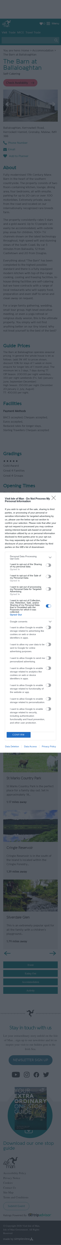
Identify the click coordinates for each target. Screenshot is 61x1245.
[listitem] (30, 557)
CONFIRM (19, 735)
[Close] (55, 499)
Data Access (30, 746)
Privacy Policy (49, 746)
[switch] (48, 565)
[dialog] (30, 622)
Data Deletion (12, 746)
